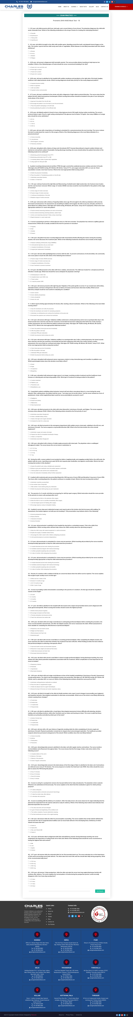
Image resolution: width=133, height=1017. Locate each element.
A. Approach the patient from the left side (40, 101)
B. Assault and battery (35, 400)
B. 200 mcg (33, 863)
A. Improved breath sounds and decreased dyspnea (43, 646)
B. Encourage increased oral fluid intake (40, 612)
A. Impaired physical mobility (37, 83)
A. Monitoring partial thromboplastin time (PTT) (41, 155)
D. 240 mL (32, 125)
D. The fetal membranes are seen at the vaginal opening (44, 814)
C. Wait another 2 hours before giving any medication (43, 486)
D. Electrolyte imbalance (36, 671)
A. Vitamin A (33, 825)
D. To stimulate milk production (37, 796)
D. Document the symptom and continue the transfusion (44, 315)
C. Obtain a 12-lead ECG (36, 436)
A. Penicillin (32, 33)
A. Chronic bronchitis (35, 137)
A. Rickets (32, 51)
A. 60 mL (32, 119)
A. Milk (31, 843)
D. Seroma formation (35, 521)
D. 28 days (32, 885)
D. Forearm (32, 233)
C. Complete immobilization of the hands (40, 247)
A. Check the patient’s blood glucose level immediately (43, 328)
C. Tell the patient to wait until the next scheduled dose (43, 470)
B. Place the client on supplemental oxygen (40, 684)
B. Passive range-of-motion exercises (39, 193)
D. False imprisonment (35, 404)
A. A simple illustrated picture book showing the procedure (44, 546)
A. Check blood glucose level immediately (40, 348)
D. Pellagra (32, 57)
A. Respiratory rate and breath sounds (39, 628)
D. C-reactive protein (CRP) (36, 281)
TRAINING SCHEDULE (120, 6)
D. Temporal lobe (34, 706)
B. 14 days (32, 881)
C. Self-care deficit (34, 87)
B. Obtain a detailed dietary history (38, 416)
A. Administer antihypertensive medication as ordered (43, 682)
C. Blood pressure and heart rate (38, 633)
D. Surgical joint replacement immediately (40, 249)
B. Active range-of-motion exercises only (40, 260)
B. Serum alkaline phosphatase (37, 294)
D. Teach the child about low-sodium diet (40, 617)
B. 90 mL (32, 121)
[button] (74, 6)
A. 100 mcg (33, 861)
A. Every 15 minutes (35, 771)
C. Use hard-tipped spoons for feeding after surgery (43, 502)
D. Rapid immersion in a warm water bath (40, 217)
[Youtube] (112, 2)
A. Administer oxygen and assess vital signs (41, 432)
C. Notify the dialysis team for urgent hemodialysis (42, 686)
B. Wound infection (34, 516)
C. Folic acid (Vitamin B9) (36, 830)
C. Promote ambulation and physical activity (41, 615)
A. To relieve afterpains (35, 789)
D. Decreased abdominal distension (38, 653)
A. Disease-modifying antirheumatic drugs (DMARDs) (43, 242)
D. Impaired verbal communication (38, 90)
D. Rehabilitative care (35, 387)
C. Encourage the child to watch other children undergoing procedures (47, 534)
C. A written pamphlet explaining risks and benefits (42, 550)
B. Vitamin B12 (33, 827)
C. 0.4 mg (32, 452)
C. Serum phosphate (35, 297)
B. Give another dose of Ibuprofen (38, 484)
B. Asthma (32, 738)
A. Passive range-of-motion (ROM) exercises (41, 258)
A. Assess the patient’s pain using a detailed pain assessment (45, 466)
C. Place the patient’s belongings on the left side (42, 105)
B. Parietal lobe (33, 702)
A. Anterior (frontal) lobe (36, 718)
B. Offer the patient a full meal (37, 330)
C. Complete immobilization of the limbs (40, 263)
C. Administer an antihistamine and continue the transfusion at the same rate (49, 313)
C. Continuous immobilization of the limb (40, 195)
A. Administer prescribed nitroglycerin (39, 414)
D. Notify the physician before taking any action (42, 335)
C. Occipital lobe (34, 704)
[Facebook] (117, 1015)
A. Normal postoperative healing (38, 514)
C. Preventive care (34, 384)
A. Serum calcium (34, 292)
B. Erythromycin (34, 35)
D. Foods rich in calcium (36, 74)
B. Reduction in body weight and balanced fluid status (43, 648)
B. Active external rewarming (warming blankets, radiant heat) (45, 212)
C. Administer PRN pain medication (38, 332)
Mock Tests (83, 6)
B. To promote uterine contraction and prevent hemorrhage (44, 791)
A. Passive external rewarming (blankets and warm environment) (46, 210)
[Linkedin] (125, 1015)
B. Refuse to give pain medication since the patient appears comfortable (48, 468)
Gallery (91, 6)
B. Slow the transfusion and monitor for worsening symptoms (45, 310)
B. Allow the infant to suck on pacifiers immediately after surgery (46, 500)
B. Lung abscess (34, 139)
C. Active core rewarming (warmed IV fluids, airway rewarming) (45, 215)
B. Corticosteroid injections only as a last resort (41, 244)
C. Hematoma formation (36, 518)
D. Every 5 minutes (34, 778)
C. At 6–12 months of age (36, 583)
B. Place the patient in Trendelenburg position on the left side (45, 175)
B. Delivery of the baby (35, 756)
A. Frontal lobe (33, 700)
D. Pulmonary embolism (35, 143)
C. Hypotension (33, 668)
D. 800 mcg (33, 868)
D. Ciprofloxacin (34, 40)
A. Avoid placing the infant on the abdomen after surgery (44, 498)
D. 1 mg (32, 454)
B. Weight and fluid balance (37, 630)
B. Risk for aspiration (35, 85)
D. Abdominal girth (34, 635)
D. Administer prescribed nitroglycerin (39, 438)
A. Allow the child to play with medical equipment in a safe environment (47, 530)
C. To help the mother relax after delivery (40, 794)
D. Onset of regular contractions (38, 760)
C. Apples (32, 847)
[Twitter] (107, 2)
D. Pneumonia (33, 742)
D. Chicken (32, 850)
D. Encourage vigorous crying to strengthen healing (43, 505)
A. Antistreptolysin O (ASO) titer (38, 274)
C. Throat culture (34, 279)
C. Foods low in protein (35, 71)
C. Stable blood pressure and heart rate (40, 650)
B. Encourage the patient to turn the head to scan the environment (46, 103)
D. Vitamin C (33, 832)
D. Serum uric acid (34, 299)
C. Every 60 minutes (35, 776)
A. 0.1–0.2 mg (33, 448)
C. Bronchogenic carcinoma (37, 141)
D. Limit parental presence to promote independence (43, 537)
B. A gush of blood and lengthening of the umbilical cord (44, 809)
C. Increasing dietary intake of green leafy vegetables (43, 159)
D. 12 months (33, 601)
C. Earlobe (32, 231)
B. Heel (31, 228)
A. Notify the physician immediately (39, 172)
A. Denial (32, 364)
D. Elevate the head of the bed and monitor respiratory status (45, 689)
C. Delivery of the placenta (36, 758)
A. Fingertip (33, 226)
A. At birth (32, 594)
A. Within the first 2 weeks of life (38, 578)
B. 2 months (33, 596)
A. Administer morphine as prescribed (39, 482)
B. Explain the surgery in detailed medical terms (42, 532)
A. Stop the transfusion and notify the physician (42, 308)
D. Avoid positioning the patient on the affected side (43, 107)
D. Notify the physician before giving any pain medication (44, 488)
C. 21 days (32, 883)
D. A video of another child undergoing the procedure (43, 553)
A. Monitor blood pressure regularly (38, 610)
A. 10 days (32, 879)
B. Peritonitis (33, 666)
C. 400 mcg (33, 865)
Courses (73, 6)
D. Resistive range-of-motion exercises (39, 197)
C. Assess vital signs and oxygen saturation (41, 418)
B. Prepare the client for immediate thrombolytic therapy (44, 434)
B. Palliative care (34, 382)
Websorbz (34, 1015)
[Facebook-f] (104, 2)
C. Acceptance (33, 368)
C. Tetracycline (33, 37)
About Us (66, 6)
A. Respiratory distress (35, 664)
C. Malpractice (33, 402)
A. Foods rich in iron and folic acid (38, 67)
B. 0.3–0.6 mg (33, 450)
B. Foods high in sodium (36, 69)
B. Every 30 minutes (35, 774)
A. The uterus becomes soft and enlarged (40, 807)
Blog (97, 6)
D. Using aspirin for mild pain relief (38, 161)
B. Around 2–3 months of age (37, 580)
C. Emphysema (33, 740)
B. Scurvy (32, 53)
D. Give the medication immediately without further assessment (45, 472)
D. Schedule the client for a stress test (39, 421)
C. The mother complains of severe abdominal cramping (44, 812)
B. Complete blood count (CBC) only (39, 277)
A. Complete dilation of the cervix (38, 753)
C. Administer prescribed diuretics (38, 177)
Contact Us (104, 6)
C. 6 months (33, 599)
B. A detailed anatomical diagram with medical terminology (44, 548)
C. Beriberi (32, 55)
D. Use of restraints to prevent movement (40, 265)
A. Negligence (33, 398)
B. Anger (32, 366)
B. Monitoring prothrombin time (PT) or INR (40, 157)
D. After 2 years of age (35, 585)
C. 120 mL (32, 123)
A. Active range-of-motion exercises (39, 190)
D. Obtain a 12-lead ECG (36, 179)
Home (59, 6)
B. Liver (32, 845)
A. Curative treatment (35, 380)
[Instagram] (115, 2)
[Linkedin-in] (110, 2)
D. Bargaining (33, 371)
